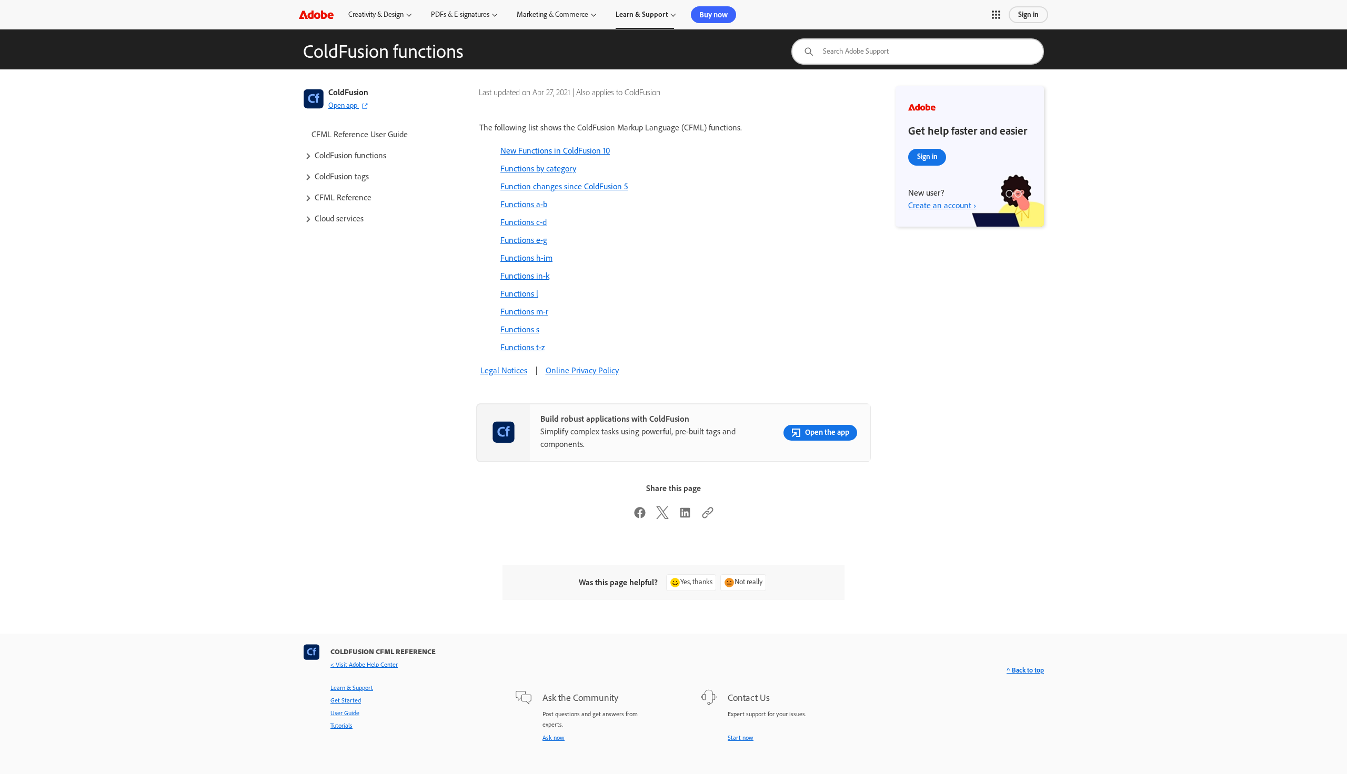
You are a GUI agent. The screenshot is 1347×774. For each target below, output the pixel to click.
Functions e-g (523, 240)
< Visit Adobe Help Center (364, 664)
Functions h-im (526, 258)
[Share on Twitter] (662, 516)
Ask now (553, 737)
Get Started (345, 700)
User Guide (344, 713)
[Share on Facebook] (640, 516)
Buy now (713, 14)
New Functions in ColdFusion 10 (555, 151)
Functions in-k (524, 276)
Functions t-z (522, 347)
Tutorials (341, 725)
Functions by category (538, 169)
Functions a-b (523, 204)
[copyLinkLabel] (707, 516)
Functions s (519, 329)
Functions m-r (524, 312)
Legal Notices (503, 370)
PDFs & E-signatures (460, 14)
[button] (996, 14)
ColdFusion (348, 92)
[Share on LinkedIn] (685, 516)
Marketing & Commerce (552, 14)
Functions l (519, 294)
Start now (740, 737)
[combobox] (917, 51)
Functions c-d (523, 222)
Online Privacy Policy (582, 370)
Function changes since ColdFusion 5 (564, 186)
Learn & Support (642, 14)
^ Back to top (1025, 670)
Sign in (1028, 14)
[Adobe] (316, 14)
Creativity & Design (376, 14)
